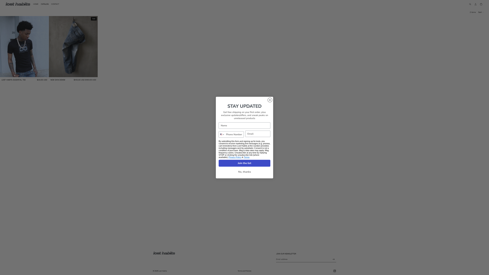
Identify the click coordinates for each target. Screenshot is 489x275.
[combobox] (222, 134)
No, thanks (244, 172)
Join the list (244, 163)
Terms (246, 157)
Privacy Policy (235, 157)
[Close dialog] (270, 100)
